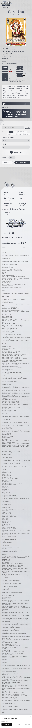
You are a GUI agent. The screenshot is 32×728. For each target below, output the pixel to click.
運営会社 (4, 247)
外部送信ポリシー (25, 247)
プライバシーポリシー (13, 247)
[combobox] (16, 140)
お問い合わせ (6, 237)
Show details (27, 724)
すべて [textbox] (4, 140)
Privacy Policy (4, 721)
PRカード (7, 212)
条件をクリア (7, 162)
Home (3, 7)
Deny (18, 724)
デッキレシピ (8, 214)
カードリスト (8, 211)
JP (22, 3)
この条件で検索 (22, 162)
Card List (8, 7)
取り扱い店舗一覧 (18, 237)
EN (26, 3)
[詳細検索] (27, 128)
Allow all (7, 724)
